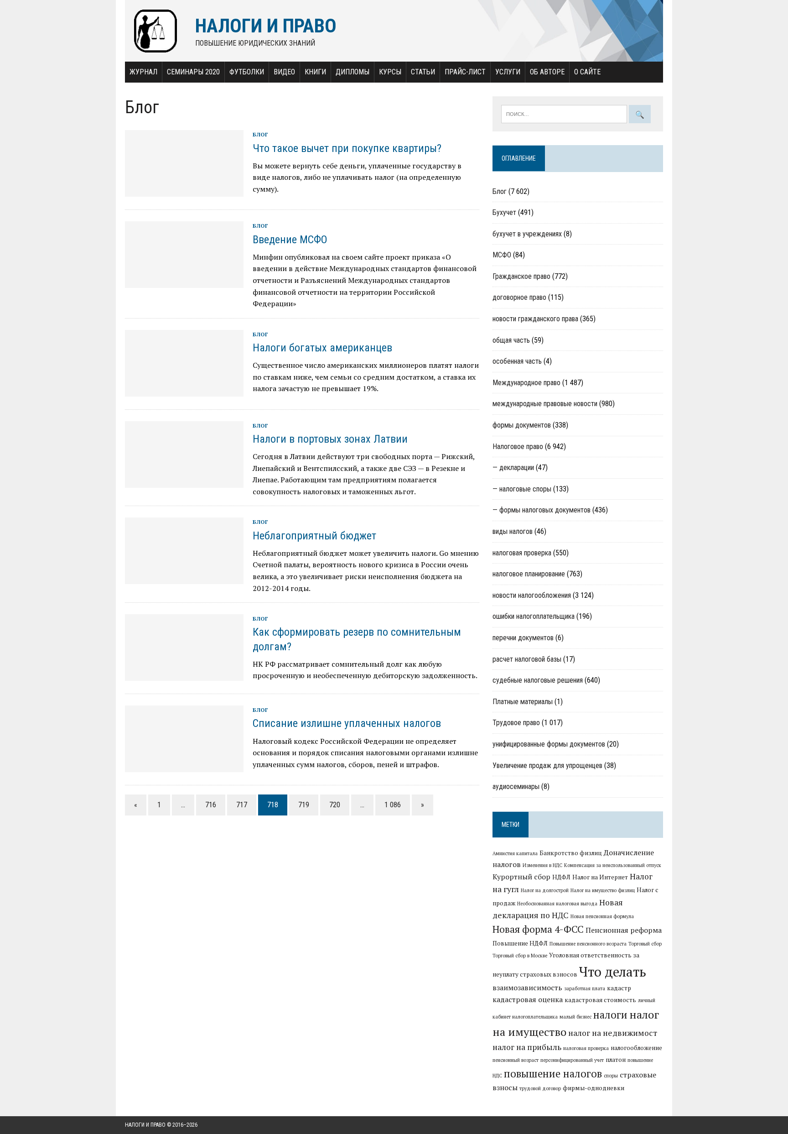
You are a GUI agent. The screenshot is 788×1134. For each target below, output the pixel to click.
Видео (284, 72)
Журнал (143, 72)
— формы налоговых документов (542, 510)
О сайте (587, 72)
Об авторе (547, 72)
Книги (315, 72)
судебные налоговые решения (538, 680)
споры (611, 1075)
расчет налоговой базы (527, 659)
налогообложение (636, 1048)
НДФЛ (561, 877)
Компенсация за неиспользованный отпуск (612, 865)
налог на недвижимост (612, 1033)
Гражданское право (521, 276)
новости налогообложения (532, 595)
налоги (610, 1014)
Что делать (612, 971)
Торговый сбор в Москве (520, 955)
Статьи (423, 72)
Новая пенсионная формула (602, 916)
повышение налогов (553, 1073)
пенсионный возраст (516, 1060)
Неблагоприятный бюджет (314, 535)
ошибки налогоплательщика (534, 616)
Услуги (507, 72)
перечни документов (523, 637)
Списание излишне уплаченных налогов (347, 723)
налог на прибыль (527, 1047)
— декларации (513, 467)
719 (303, 804)
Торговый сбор (645, 944)
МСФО (502, 255)
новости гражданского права (535, 318)
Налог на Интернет (600, 877)
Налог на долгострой (545, 890)
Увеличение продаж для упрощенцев (547, 765)
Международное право (526, 382)
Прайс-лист (465, 72)
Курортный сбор (521, 877)
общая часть (511, 340)
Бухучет (504, 212)
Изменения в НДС (542, 865)
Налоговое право (518, 446)
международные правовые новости (545, 403)
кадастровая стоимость (600, 1000)
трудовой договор (540, 1088)
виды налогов (513, 531)
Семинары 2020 (193, 72)
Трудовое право (516, 722)
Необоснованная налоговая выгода (557, 903)
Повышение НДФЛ (520, 943)
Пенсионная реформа (624, 930)
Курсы (390, 72)
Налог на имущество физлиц (602, 890)
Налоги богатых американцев (322, 347)
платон (616, 1060)
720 (334, 804)
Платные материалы (523, 701)
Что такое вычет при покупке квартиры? (347, 148)
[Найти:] (565, 113)
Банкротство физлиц (570, 853)
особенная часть (517, 361)
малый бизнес (575, 1017)
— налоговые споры (522, 489)
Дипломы (352, 72)
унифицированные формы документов (549, 744)
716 (210, 804)
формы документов (522, 425)
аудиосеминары (516, 786)
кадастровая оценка (528, 999)
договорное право (519, 297)
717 (241, 804)
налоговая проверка (522, 553)
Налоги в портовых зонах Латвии (330, 439)
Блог (260, 134)
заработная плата (584, 988)
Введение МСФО (290, 239)
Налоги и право (145, 1125)
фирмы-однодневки (593, 1088)
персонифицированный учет (572, 1060)
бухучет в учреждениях (527, 234)
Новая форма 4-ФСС (538, 929)
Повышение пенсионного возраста (588, 944)
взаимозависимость (527, 987)
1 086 (392, 804)
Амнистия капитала (515, 853)
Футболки (246, 72)
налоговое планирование (529, 574)
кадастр (619, 988)
